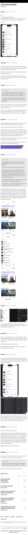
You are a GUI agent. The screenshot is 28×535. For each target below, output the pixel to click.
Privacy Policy (4, 519)
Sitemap (11, 532)
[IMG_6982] (8, 217)
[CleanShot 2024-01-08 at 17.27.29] (12, 147)
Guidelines (12, 516)
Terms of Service (19, 516)
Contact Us (16, 532)
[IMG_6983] (8, 250)
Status (15, 530)
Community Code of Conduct (7, 530)
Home (2, 516)
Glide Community (4, 1)
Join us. (25, 528)
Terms (18, 530)
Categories (7, 516)
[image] (9, 40)
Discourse (8, 522)
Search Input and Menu (8, 4)
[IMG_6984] (8, 283)
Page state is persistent (7, 485)
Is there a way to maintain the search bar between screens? (7, 499)
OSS (25, 530)
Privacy (22, 530)
